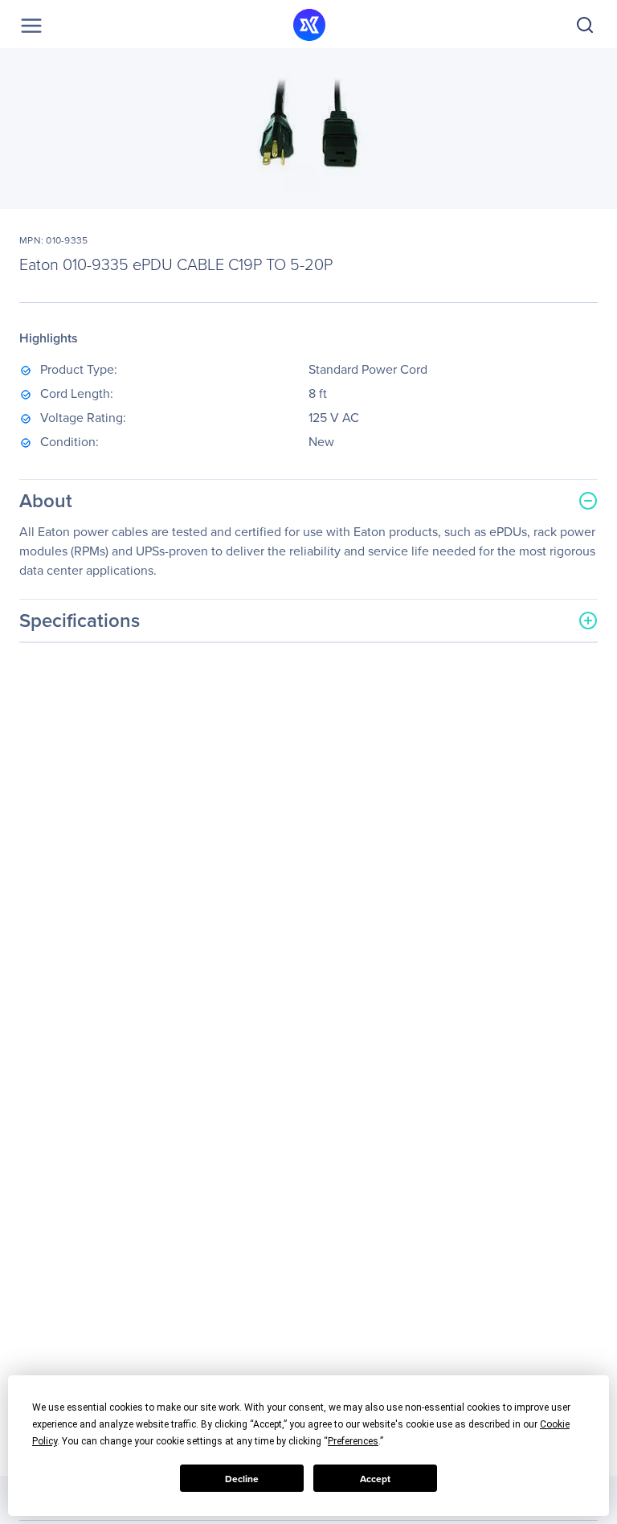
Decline (242, 1478)
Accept (375, 1478)
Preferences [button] (353, 1441)
